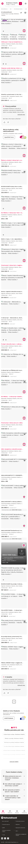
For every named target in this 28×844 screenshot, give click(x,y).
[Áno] (4, 122)
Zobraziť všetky (14, 761)
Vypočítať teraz (9, 137)
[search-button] (20, 3)
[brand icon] (2, 3)
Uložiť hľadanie (8, 718)
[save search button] (25, 12)
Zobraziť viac (21, 114)
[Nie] (8, 122)
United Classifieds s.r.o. (13, 842)
